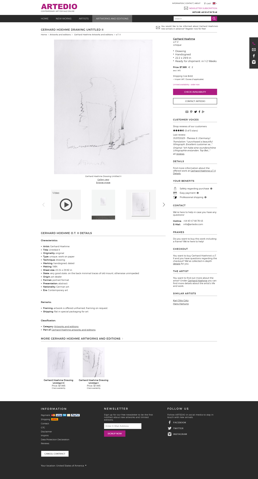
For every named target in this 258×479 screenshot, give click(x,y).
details (176, 263)
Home (45, 18)
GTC (43, 427)
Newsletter (116, 408)
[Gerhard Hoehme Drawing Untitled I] (94, 362)
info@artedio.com (193, 224)
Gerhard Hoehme (184, 39)
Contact (189, 3)
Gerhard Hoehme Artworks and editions (93, 34)
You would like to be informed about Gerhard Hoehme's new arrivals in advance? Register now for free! (189, 27)
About (197, 3)
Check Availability (195, 92)
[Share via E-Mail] (187, 112)
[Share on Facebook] (199, 112)
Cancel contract (54, 453)
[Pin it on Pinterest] (191, 112)
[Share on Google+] (203, 112)
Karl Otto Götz (181, 300)
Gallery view (103, 179)
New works (64, 18)
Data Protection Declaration (55, 439)
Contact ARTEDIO (195, 101)
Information (178, 3)
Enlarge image (103, 182)
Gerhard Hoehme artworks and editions (74, 329)
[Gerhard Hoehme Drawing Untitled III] (58, 362)
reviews (180, 154)
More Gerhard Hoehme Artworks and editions (80, 338)
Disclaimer (46, 431)
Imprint (45, 435)
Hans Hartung (181, 303)
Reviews (45, 443)
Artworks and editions (112, 18)
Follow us (178, 408)
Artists (84, 18)
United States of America (70, 465)
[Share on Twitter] (195, 112)
